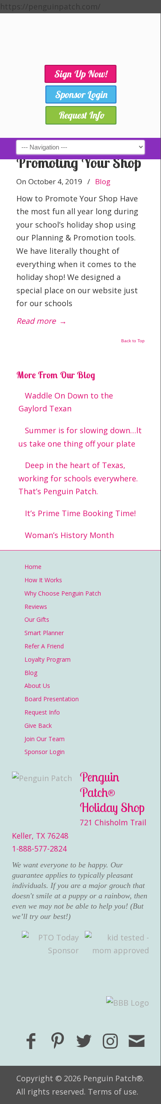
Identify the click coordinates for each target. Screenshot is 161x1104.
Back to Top (133, 341)
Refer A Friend (44, 646)
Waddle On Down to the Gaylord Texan (65, 402)
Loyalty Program (47, 659)
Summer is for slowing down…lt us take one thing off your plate (80, 437)
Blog (102, 181)
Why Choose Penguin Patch (62, 593)
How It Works (43, 580)
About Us (37, 685)
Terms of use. (113, 1091)
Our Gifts (36, 619)
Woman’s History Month (69, 535)
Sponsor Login (44, 752)
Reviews (35, 606)
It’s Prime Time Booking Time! (80, 513)
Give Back (38, 725)
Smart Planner (44, 633)
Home (33, 567)
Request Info (42, 712)
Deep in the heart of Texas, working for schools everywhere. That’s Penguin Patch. (78, 478)
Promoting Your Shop (78, 162)
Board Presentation (51, 699)
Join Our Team (44, 739)
